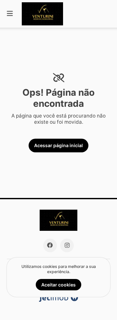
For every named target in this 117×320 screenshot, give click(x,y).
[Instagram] (67, 245)
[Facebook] (50, 245)
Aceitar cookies (58, 284)
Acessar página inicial (58, 145)
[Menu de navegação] (10, 14)
